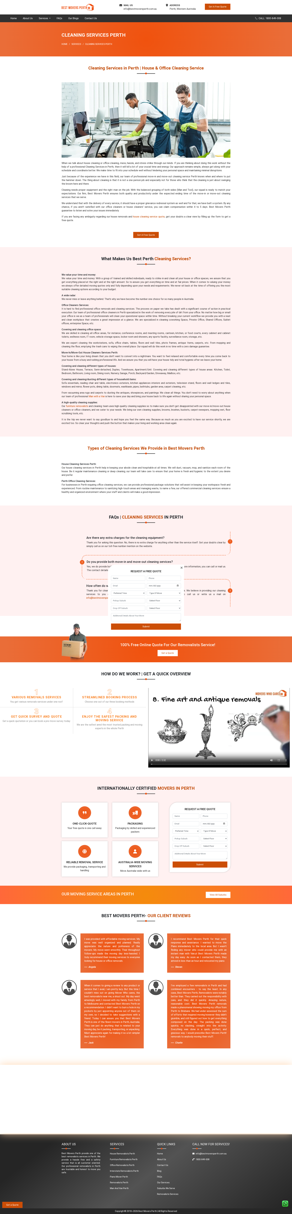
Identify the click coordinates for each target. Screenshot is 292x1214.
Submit (146, 626)
